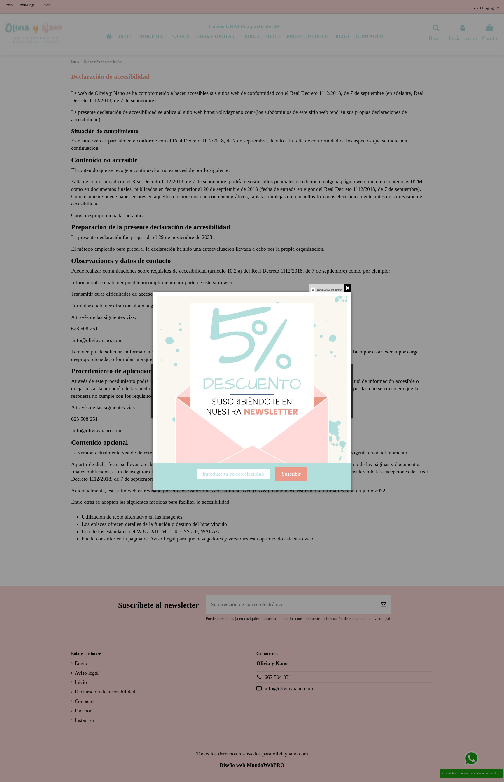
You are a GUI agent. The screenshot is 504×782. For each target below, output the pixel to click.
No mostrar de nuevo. (329, 289)
